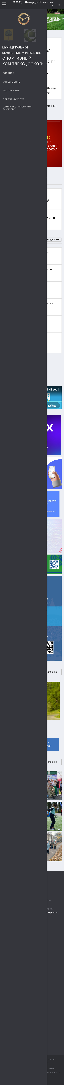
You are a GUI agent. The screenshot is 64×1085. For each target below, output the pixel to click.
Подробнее (53, 239)
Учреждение (11, 82)
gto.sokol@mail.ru (48, 912)
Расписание (11, 90)
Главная (8, 73)
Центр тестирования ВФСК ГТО (17, 108)
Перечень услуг (13, 99)
